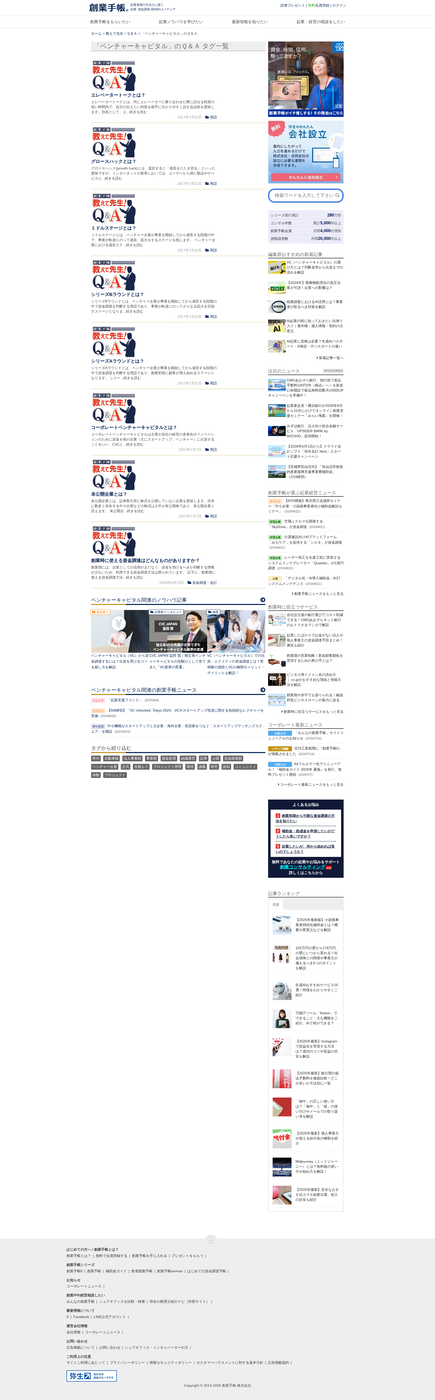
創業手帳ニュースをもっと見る (319, 594)
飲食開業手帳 (142, 1271)
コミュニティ (245, 767)
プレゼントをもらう (187, 1256)
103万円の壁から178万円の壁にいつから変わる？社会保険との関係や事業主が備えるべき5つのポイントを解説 (317, 958)
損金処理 (169, 758)
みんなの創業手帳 (80, 1301)
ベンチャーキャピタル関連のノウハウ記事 (139, 600)
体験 (95, 775)
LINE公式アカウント (110, 1317)
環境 (190, 767)
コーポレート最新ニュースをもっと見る (312, 784)
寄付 (95, 758)
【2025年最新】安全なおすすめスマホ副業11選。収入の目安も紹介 (317, 1195)
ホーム (96, 33)
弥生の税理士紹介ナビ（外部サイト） (179, 1301)
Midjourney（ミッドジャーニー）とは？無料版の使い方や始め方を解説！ (317, 1166)
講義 (202, 767)
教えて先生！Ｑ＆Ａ (121, 33)
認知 (226, 767)
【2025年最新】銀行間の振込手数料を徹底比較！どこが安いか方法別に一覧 (317, 1078)
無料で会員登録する (111, 1256)
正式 (125, 767)
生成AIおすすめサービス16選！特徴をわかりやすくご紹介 (317, 990)
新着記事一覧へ (331, 358)
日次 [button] (276, 904)
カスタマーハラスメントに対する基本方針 (229, 1363)
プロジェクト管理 (167, 767)
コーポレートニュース (84, 1286)
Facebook (81, 1317)
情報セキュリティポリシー (171, 1363)
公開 (215, 758)
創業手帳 (94, 1271)
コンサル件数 (281, 223)
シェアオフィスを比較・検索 (122, 1301)
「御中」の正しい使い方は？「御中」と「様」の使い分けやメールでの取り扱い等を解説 (317, 1108)
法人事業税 (132, 758)
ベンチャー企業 (104, 767)
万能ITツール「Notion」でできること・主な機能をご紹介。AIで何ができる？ (317, 1018)
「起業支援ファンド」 (124, 700)
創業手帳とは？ (78, 1256)
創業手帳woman (170, 1271)
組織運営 (188, 758)
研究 (214, 767)
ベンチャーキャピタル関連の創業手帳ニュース (144, 690)
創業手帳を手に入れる (149, 1256)
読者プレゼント (292, 5)
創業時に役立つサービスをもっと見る (314, 712)
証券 (203, 758)
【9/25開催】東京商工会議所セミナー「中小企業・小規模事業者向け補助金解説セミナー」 (305, 506)
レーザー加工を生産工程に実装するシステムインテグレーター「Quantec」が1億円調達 (306, 562)
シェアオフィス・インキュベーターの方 (156, 1347)
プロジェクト (115, 775)
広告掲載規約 (278, 1363)
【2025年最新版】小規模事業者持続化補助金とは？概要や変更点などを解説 (317, 925)
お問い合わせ (109, 1347)
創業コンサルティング (302, 866)
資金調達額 (233, 758)
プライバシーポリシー (127, 1363)
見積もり (141, 767)
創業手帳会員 (281, 231)
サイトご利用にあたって (85, 1363)
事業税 (151, 758)
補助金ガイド (116, 1271)
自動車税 (111, 758)
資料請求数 (279, 239)
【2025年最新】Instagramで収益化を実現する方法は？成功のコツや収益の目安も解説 (317, 1048)
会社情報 (73, 1332)
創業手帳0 (74, 1271)
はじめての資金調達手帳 (206, 1271)
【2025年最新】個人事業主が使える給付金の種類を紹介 (317, 1138)
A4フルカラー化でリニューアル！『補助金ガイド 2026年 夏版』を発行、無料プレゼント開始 (305, 769)
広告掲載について (80, 1347)
